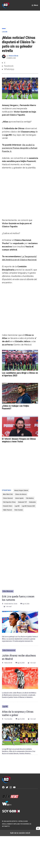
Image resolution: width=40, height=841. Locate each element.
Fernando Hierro (7, 506)
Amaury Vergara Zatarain (21, 490)
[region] (20, 18)
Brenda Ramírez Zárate (10, 604)
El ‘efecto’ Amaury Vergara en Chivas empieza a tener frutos (19, 440)
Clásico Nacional (8, 498)
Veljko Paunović (7, 510)
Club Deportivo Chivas (9, 502)
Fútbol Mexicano (8, 591)
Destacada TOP (22, 502)
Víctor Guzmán (18, 510)
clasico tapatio (19, 498)
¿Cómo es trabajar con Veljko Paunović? (15, 407)
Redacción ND (13, 56)
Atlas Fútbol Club (8, 494)
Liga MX (4, 32)
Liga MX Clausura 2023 (28, 506)
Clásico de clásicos (20, 494)
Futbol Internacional (9, 650)
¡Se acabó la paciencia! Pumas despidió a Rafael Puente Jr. (19, 148)
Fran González (8, 719)
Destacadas (32, 502)
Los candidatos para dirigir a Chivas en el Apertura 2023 (20, 374)
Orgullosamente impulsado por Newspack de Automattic (16, 825)
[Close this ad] (38, 828)
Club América (30, 498)
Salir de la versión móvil (20, 833)
